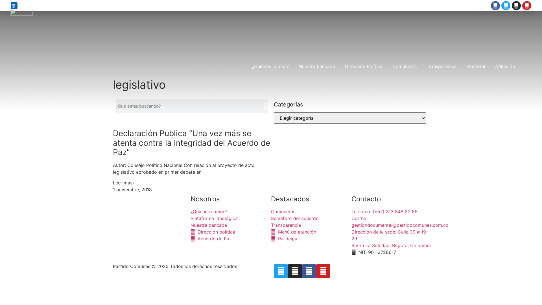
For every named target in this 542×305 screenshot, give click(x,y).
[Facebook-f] (309, 271)
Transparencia (441, 66)
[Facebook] (495, 5)
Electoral (475, 66)
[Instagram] (516, 5)
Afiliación (505, 66)
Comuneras (404, 66)
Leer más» (124, 183)
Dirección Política (364, 66)
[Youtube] (526, 5)
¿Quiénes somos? (270, 66)
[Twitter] (505, 5)
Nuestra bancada (317, 66)
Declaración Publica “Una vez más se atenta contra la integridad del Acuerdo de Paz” (191, 142)
